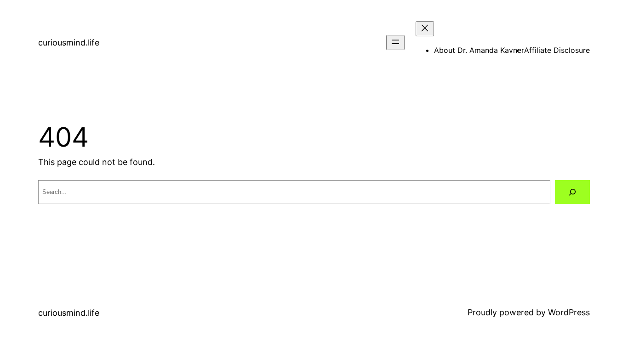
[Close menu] (425, 28)
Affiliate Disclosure (557, 50)
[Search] (572, 192)
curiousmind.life (68, 42)
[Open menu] (395, 42)
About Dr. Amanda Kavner (479, 50)
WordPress (569, 312)
